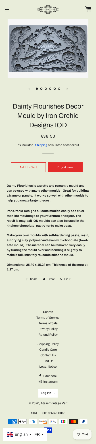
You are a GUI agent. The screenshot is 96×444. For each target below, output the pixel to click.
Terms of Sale (48, 323)
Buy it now (65, 167)
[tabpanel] (48, 48)
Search (48, 312)
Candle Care (48, 349)
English (46, 393)
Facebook (50, 376)
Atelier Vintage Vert (54, 403)
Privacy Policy (48, 329)
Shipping (41, 145)
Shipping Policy (48, 344)
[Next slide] (66, 89)
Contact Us (48, 355)
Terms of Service (48, 317)
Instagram (50, 381)
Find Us (48, 361)
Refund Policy (48, 334)
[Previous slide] (30, 89)
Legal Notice (48, 366)
